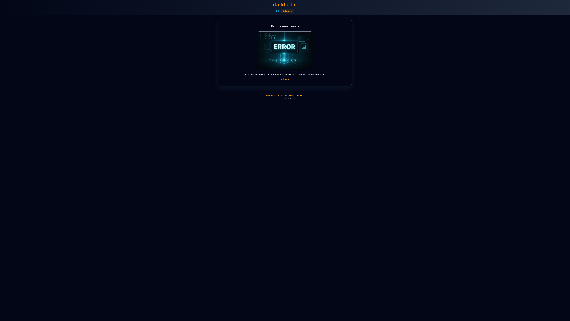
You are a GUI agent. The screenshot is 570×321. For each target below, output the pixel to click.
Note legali (270, 95)
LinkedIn (291, 95)
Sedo (301, 95)
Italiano (287, 11)
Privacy (280, 95)
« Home (285, 79)
